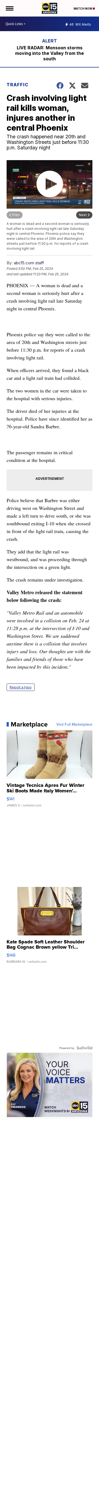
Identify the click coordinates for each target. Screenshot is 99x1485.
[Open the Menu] (9, 8)
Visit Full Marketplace (74, 724)
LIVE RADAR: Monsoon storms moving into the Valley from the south (49, 53)
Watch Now (83, 8)
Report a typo (21, 687)
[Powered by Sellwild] (84, 1048)
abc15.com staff (29, 262)
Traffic (17, 84)
